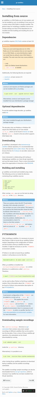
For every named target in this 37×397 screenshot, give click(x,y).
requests (6, 79)
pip (17, 89)
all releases (16, 151)
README (30, 163)
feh (7, 112)
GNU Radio (18, 41)
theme (19, 392)
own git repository (20, 371)
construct (7, 77)
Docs (3, 9)
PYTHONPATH (9, 287)
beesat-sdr (26, 131)
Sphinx (11, 392)
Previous (7, 380)
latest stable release (19, 148)
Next (30, 380)
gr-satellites (19, 2)
